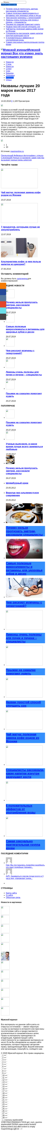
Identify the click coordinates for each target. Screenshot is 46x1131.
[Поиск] (2, 2)
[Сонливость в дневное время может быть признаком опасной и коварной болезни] (5, 960)
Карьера (9, 73)
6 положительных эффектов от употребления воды (20, 39)
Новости (10, 62)
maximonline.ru (17, 151)
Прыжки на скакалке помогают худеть (23, 24)
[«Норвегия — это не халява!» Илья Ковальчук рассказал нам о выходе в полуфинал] (5, 996)
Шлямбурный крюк (17, 483)
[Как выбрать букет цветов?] (5, 923)
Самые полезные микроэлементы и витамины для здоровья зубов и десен (23, 14)
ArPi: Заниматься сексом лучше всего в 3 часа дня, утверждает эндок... (24, 877)
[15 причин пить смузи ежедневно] (5, 987)
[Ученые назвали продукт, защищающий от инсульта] (5, 951)
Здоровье (10, 75)
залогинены (22, 279)
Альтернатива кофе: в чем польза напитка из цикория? (21, 263)
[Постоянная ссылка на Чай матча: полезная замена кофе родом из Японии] (19, 188)
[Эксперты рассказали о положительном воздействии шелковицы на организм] (5, 941)
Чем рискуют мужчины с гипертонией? (23, 18)
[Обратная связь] (3, 317)
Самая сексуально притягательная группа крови (23, 845)
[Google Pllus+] (3, 304)
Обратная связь (13, 897)
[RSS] (3, 286)
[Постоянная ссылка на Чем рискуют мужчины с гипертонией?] (10, 346)
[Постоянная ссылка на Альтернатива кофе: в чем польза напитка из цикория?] (19, 257)
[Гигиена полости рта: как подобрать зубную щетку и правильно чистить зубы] (5, 1015)
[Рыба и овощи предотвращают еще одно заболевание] (5, 932)
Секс (8, 71)
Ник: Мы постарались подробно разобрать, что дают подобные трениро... (25, 866)
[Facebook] (3, 292)
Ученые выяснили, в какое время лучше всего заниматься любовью (24, 447)
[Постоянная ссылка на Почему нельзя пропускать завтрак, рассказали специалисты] (10, 297)
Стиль (8, 64)
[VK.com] (3, 298)
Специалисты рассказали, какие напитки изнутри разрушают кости (24, 34)
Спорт (9, 69)
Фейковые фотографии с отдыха (22, 155)
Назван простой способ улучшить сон (23, 27)
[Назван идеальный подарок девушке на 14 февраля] (5, 969)
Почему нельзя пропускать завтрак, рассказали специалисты (22, 10)
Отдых (9, 80)
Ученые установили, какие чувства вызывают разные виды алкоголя (22, 159)
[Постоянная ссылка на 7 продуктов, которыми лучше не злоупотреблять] (19, 222)
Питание (10, 78)
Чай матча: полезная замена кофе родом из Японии (21, 193)
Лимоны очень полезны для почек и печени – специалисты (22, 21)
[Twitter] (3, 310)
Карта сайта (11, 893)
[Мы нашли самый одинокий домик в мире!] (5, 978)
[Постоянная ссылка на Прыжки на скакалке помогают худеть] (10, 389)
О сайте (9, 895)
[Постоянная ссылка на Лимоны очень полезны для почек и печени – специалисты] (10, 367)
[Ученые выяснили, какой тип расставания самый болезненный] (5, 1005)
